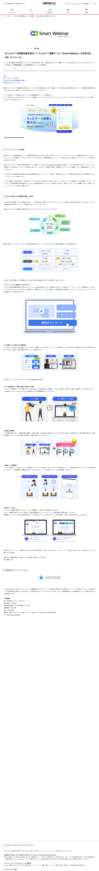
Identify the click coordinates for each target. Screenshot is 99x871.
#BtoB (5, 68)
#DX (31, 68)
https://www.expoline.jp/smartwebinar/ (14, 137)
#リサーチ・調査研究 (11, 68)
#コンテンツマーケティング (23, 68)
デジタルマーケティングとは (72, 4)
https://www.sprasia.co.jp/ (13, 615)
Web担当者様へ (85, 4)
